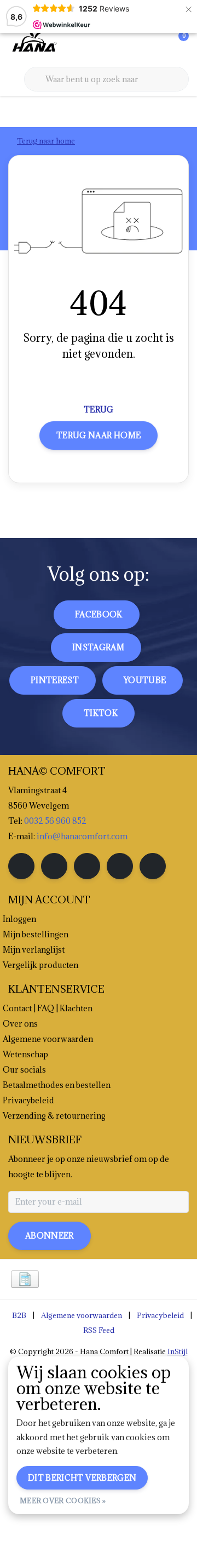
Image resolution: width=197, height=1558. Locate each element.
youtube (145, 680)
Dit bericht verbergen (82, 1478)
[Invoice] (25, 1279)
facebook (99, 614)
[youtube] (120, 866)
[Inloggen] (136, 44)
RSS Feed (98, 1330)
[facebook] (21, 866)
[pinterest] (87, 866)
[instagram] (54, 866)
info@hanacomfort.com (82, 836)
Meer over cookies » (63, 1500)
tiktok (101, 713)
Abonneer (49, 1235)
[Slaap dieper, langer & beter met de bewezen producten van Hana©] (33, 43)
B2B (19, 1315)
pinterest (55, 680)
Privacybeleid (160, 1315)
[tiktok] (153, 866)
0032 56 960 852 (55, 821)
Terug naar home (98, 435)
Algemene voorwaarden (81, 1315)
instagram (98, 647)
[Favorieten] (157, 44)
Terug (99, 409)
